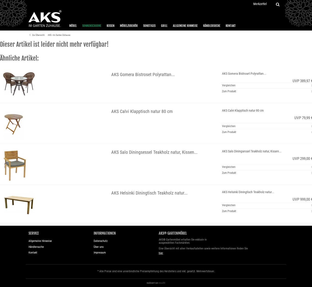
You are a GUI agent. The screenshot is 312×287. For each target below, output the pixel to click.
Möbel (73, 26)
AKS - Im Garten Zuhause (59, 35)
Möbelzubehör (129, 26)
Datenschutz (101, 241)
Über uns (98, 247)
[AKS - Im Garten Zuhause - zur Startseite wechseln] (44, 18)
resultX (162, 283)
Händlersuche (211, 26)
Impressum (100, 252)
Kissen (110, 26)
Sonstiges (149, 26)
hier (161, 253)
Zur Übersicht (38, 35)
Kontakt (231, 26)
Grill (164, 26)
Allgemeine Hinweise (185, 26)
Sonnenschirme (91, 26)
